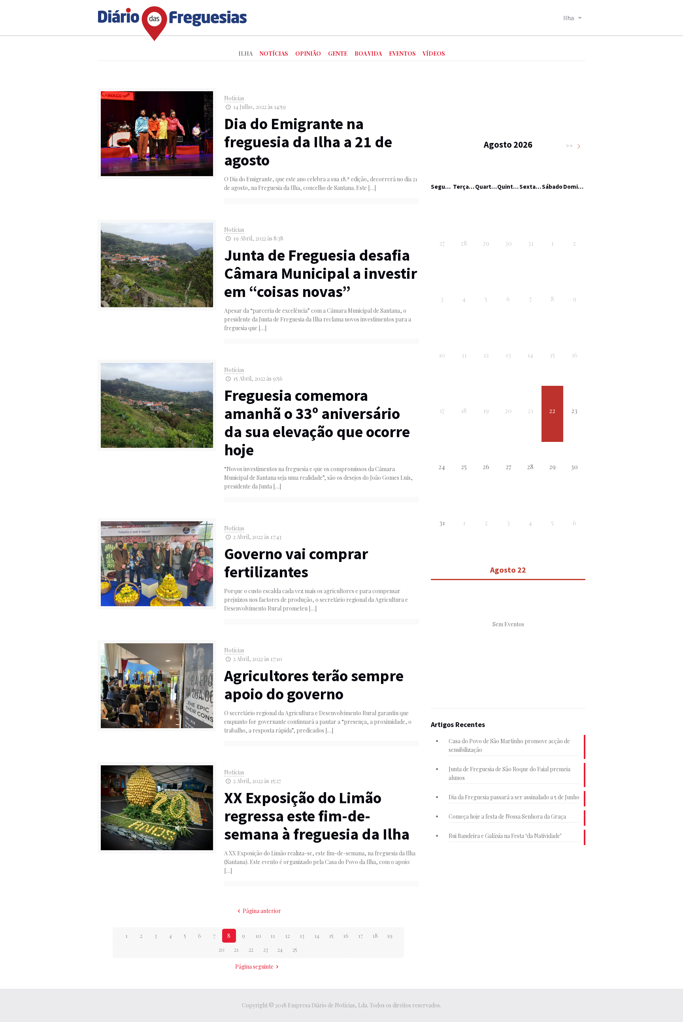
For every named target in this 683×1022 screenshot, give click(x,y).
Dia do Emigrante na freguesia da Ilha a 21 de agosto (308, 142)
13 (302, 935)
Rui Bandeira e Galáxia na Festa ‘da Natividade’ (505, 836)
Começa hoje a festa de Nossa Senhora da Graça (507, 816)
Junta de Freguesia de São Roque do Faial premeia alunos (509, 773)
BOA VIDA (368, 53)
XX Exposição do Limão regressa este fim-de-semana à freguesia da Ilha (316, 816)
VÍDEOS (434, 53)
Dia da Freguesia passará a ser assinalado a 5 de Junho (514, 797)
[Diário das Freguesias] (173, 20)
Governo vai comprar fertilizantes (296, 563)
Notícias (234, 98)
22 (251, 949)
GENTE (337, 53)
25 (294, 949)
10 (258, 935)
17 (360, 935)
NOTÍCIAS (274, 53)
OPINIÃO (308, 53)
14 (316, 935)
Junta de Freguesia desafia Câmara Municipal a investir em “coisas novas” (320, 273)
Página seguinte (254, 966)
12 (287, 935)
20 (222, 949)
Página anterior (262, 911)
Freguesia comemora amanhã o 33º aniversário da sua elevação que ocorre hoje (317, 422)
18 (375, 935)
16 (346, 935)
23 (265, 949)
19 (389, 935)
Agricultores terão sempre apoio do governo (314, 685)
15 (331, 935)
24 (280, 949)
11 (272, 935)
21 (236, 949)
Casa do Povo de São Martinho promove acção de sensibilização (509, 745)
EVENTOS (402, 53)
